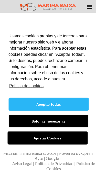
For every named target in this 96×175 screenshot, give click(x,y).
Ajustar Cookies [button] (47, 138)
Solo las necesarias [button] (48, 121)
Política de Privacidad (54, 163)
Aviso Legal (22, 163)
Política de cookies (26, 86)
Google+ (53, 158)
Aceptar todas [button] (48, 104)
